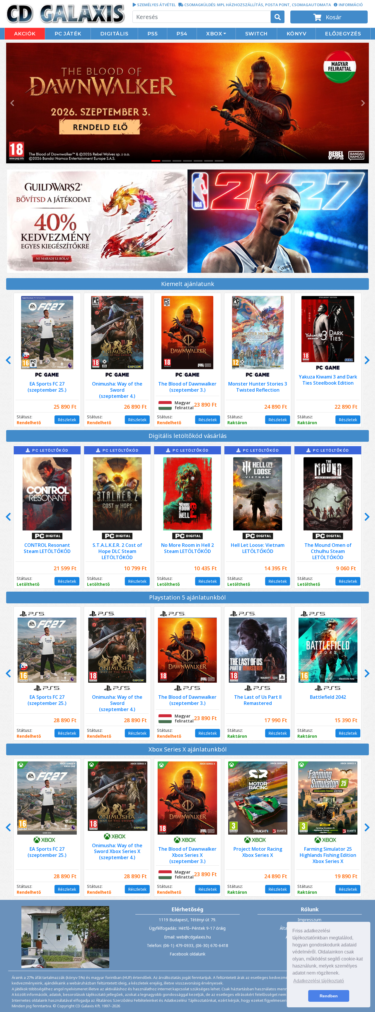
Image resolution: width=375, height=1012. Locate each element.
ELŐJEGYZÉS (343, 34)
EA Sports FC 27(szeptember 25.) (47, 387)
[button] (11, 103)
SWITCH (256, 34)
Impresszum (309, 919)
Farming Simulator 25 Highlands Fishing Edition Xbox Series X (328, 855)
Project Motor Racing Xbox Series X (257, 852)
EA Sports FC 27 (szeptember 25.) (47, 852)
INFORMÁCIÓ (351, 4)
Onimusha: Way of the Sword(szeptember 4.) (117, 390)
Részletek (67, 419)
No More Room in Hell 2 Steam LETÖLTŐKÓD (187, 548)
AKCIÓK (25, 34)
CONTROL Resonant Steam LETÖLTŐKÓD (47, 548)
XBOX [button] (214, 34)
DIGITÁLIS (114, 34)
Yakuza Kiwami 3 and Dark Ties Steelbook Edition (328, 380)
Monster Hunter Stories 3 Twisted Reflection (257, 387)
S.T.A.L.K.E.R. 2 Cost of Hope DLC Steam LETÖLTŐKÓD (117, 551)
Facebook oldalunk (187, 954)
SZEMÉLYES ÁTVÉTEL (156, 4)
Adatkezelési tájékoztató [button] (318, 980)
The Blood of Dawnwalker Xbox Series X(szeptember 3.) (187, 855)
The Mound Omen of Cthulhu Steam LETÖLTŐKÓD (328, 551)
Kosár (333, 17)
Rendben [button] (329, 996)
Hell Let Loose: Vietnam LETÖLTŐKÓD (257, 548)
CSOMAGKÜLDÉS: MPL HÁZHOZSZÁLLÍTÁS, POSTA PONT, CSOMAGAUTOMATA (257, 4)
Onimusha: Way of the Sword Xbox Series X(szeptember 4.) (117, 851)
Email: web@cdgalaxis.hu (187, 937)
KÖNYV (296, 34)
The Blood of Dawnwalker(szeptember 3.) (187, 387)
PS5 (152, 34)
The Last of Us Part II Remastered (258, 700)
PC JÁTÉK (67, 34)
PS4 (182, 34)
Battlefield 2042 (328, 697)
